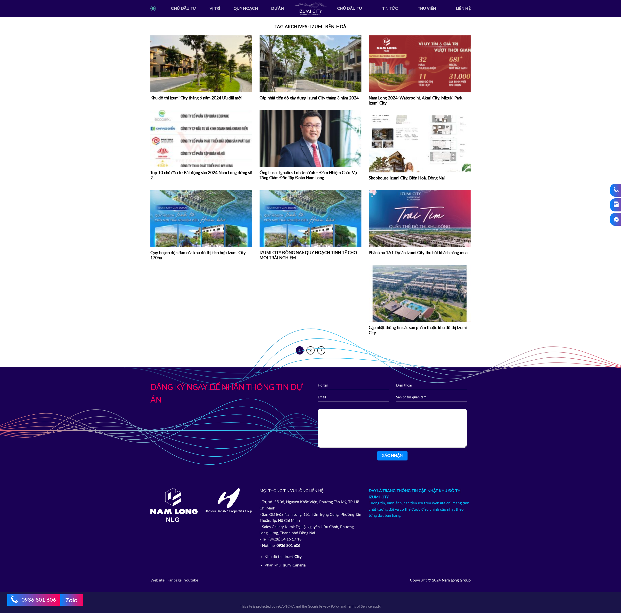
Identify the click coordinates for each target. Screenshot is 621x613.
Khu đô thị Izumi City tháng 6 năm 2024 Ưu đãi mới (196, 98)
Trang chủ (154, 10)
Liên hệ (463, 8)
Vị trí (215, 8)
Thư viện (427, 8)
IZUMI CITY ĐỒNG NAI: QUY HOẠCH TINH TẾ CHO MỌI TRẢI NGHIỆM (308, 255)
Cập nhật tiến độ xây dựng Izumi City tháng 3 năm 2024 (309, 98)
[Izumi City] (310, 8)
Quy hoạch (246, 8)
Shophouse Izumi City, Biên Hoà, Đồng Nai (407, 178)
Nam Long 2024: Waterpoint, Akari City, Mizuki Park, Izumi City (416, 100)
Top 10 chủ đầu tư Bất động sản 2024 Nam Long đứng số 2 (201, 175)
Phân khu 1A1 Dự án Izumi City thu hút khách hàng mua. (418, 253)
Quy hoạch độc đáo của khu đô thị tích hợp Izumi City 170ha (198, 255)
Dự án (277, 8)
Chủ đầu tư (183, 8)
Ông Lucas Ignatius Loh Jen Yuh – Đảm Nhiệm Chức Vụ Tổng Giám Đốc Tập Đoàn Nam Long (308, 175)
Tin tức (390, 8)
